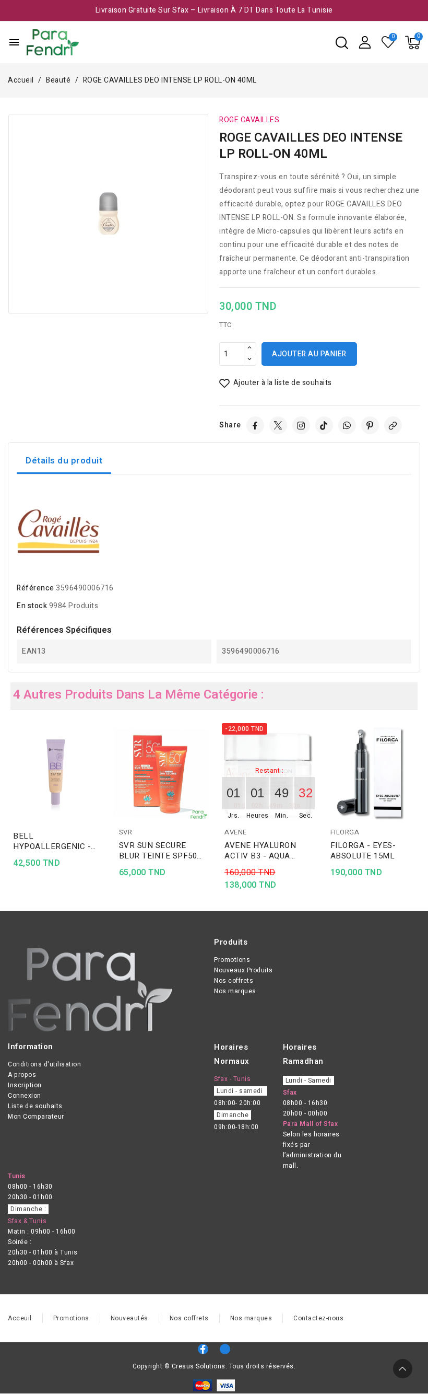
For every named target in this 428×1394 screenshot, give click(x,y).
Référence (35, 588)
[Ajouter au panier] (100, 795)
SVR (126, 832)
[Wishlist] (388, 42)
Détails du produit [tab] (64, 460)
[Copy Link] (393, 425)
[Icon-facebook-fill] (203, 1349)
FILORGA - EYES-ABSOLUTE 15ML (363, 850)
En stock (32, 605)
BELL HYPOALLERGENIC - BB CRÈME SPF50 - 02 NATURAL (55, 841)
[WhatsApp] (347, 425)
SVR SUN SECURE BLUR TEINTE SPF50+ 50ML (160, 850)
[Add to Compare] (100, 754)
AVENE (235, 832)
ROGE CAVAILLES (249, 119)
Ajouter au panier (309, 353)
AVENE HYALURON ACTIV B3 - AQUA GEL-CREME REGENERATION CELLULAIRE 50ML (260, 850)
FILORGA (345, 832)
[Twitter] (278, 425)
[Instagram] (301, 425)
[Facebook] (255, 425)
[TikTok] (324, 425)
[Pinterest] (370, 425)
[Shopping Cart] (412, 42)
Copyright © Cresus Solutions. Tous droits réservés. (214, 1366)
